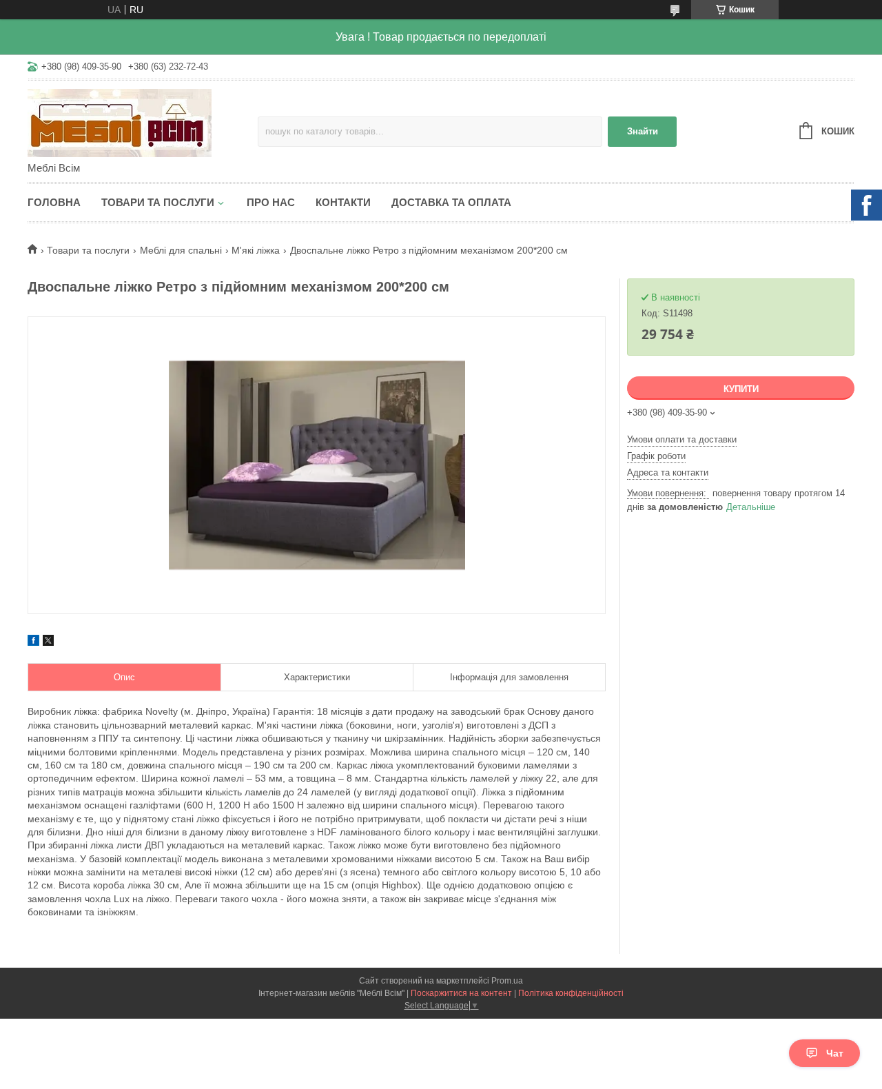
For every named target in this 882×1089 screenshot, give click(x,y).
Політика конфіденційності (571, 993)
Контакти (343, 202)
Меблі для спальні (181, 250)
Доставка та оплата (451, 202)
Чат (834, 1053)
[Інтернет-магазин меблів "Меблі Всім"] (143, 122)
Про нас (271, 202)
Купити (741, 389)
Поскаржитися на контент (461, 993)
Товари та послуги (157, 202)
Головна (54, 202)
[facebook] (33, 642)
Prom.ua (507, 981)
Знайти (642, 131)
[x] (48, 642)
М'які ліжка (256, 250)
